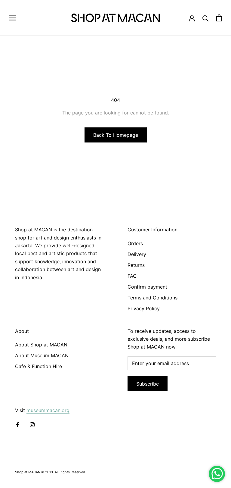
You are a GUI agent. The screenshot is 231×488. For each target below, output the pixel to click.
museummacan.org (47, 410)
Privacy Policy (144, 308)
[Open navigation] (12, 17)
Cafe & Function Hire (38, 366)
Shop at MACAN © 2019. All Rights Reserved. (50, 472)
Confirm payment (147, 287)
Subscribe (147, 384)
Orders (135, 243)
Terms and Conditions (152, 298)
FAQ (132, 276)
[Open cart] (219, 17)
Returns (136, 265)
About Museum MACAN (42, 355)
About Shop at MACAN (41, 345)
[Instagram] (32, 424)
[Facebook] (17, 424)
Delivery (137, 254)
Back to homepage (115, 135)
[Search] (205, 18)
